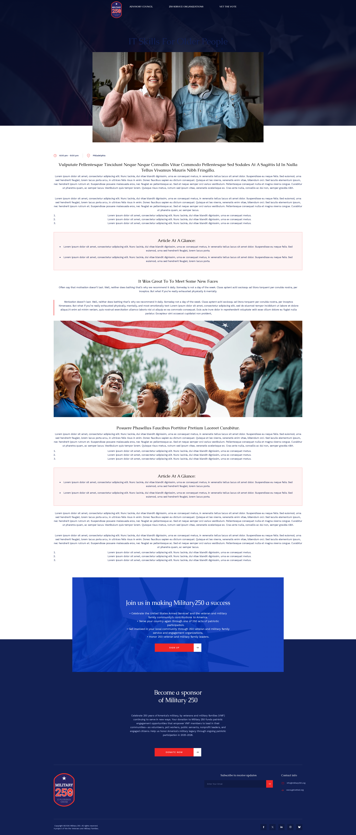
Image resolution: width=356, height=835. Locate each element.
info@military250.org (296, 783)
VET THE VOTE (227, 6)
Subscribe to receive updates (239, 775)
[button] (141, 6)
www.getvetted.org (295, 790)
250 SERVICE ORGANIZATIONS (186, 6)
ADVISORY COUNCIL (141, 6)
